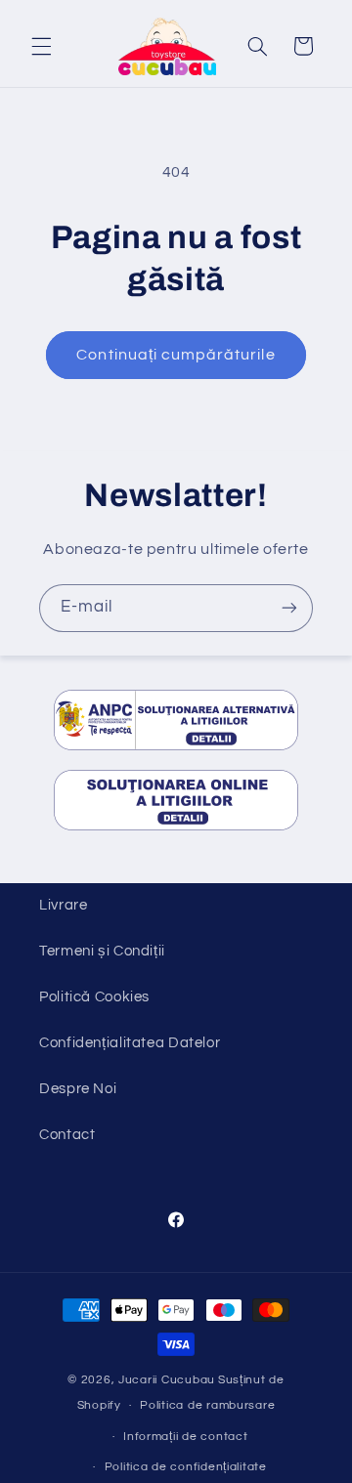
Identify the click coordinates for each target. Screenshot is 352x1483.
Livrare (63, 905)
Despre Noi (77, 1088)
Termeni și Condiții (102, 951)
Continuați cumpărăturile (175, 354)
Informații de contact (185, 1436)
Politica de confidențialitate (186, 1467)
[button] (41, 45)
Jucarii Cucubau (166, 1380)
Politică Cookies (94, 997)
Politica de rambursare (207, 1405)
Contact (67, 1134)
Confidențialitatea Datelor (129, 1043)
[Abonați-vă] (289, 608)
